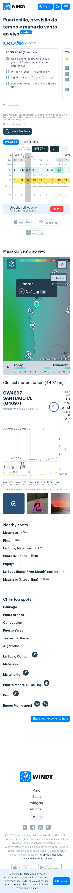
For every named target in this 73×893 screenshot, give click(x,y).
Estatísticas (30, 142)
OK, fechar (61, 881)
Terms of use (44, 858)
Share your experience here (50, 718)
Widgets (36, 803)
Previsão (11, 142)
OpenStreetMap (49, 359)
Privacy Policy (28, 858)
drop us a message (51, 855)
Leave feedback (20, 131)
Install (57, 209)
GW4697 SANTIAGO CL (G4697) (17, 398)
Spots (36, 796)
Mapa (36, 790)
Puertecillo (25, 284)
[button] (59, 406)
